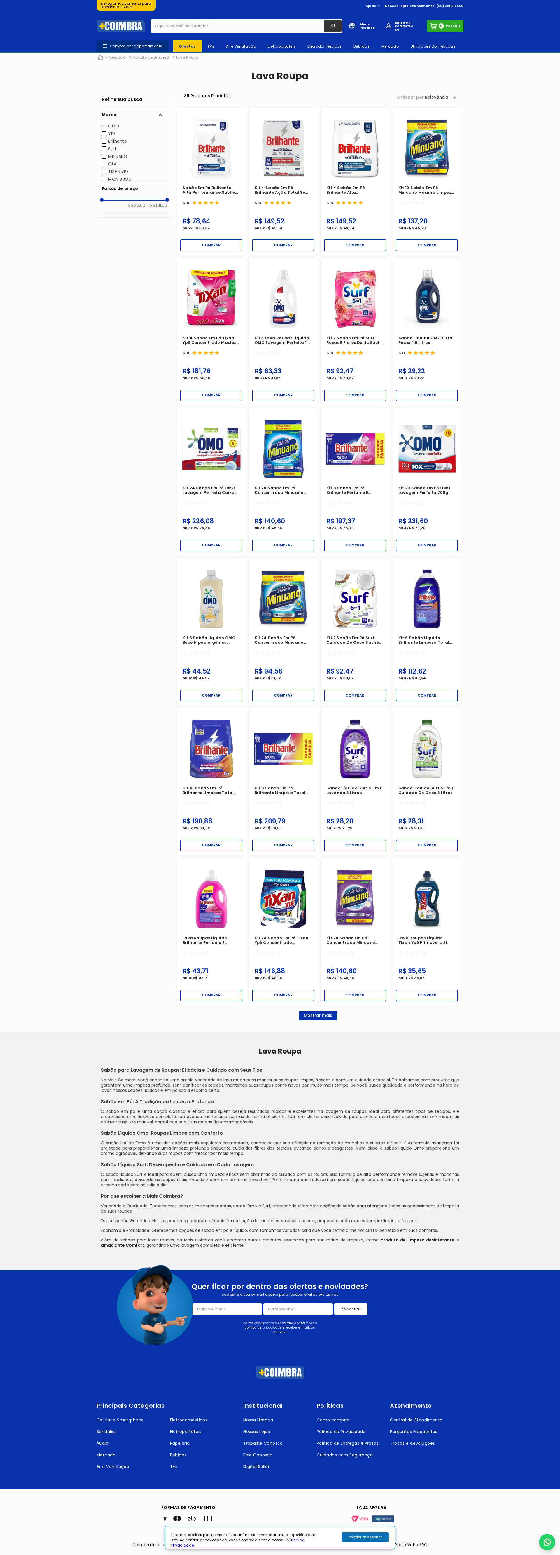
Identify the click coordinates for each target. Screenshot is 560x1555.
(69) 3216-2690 (450, 6)
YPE (112, 133)
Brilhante (117, 141)
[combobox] (246, 26)
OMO (113, 126)
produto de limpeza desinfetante (418, 1240)
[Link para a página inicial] (100, 58)
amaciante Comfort (122, 1245)
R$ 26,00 (136, 205)
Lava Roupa (187, 57)
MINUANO (117, 156)
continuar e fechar (365, 1537)
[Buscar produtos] (332, 26)
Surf (112, 148)
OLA (112, 164)
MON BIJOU (119, 179)
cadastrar (350, 1308)
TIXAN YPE (118, 171)
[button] (134, 115)
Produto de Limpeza (150, 57)
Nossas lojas (396, 6)
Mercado (117, 57)
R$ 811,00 (156, 205)
